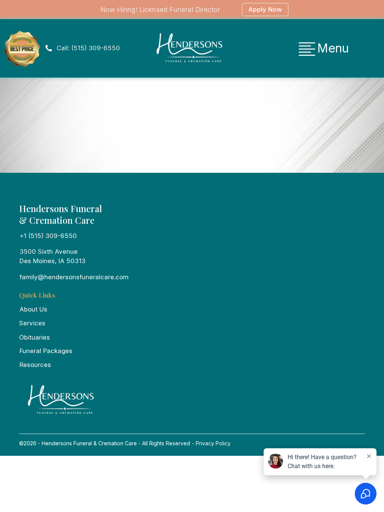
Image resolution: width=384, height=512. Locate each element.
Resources (35, 364)
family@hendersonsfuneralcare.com (74, 277)
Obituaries (34, 337)
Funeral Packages (46, 351)
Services (32, 323)
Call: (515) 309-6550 (88, 48)
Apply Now (265, 9)
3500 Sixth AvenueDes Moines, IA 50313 (53, 256)
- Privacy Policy (210, 443)
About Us (33, 309)
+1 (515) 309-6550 (48, 236)
